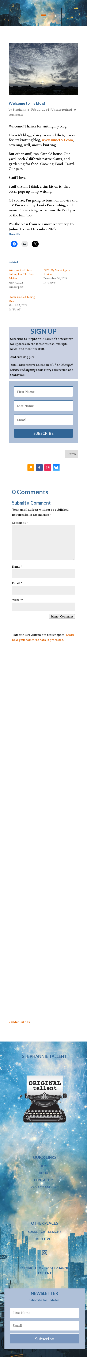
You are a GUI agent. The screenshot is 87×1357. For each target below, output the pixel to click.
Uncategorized (61, 109)
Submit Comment (61, 616)
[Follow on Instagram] (47, 467)
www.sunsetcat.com (57, 139)
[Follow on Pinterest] (56, 467)
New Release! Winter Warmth (38, 843)
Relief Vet (44, 1239)
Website (17, 600)
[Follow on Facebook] (39, 467)
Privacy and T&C (45, 1187)
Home (44, 1166)
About (44, 1173)
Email (17, 583)
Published (37, 848)
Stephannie (21, 109)
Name (17, 566)
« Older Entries (19, 1022)
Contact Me (44, 1180)
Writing (38, 740)
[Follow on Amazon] (30, 467)
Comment (20, 522)
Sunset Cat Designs (44, 1232)
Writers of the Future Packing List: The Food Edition (21, 274)
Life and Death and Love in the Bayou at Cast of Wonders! (38, 960)
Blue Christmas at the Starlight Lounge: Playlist (39, 733)
